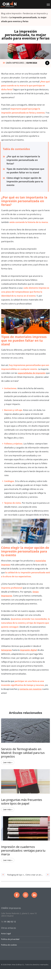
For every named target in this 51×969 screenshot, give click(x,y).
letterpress (6, 650)
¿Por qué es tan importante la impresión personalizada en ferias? (23, 160)
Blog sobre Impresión (11, 13)
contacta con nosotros (30, 689)
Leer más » (7, 762)
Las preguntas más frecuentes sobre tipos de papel (21, 801)
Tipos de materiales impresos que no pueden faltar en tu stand (25, 170)
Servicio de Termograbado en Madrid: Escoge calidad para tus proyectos (23, 752)
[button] (48, 4)
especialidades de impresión (32, 373)
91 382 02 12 (10, 921)
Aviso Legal (6, 933)
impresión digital (28, 650)
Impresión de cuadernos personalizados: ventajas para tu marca (23, 850)
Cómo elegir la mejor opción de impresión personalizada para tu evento (25, 181)
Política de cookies (9, 945)
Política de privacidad (10, 939)
